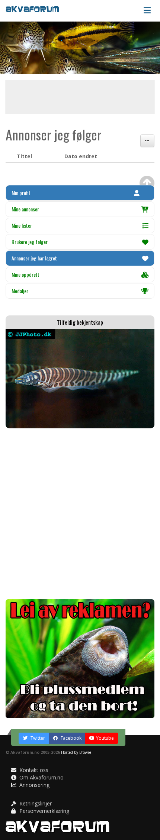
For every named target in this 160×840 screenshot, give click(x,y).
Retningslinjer (35, 803)
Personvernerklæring (43, 810)
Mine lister (22, 225)
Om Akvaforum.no (41, 777)
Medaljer (20, 291)
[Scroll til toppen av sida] (147, 183)
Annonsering (33, 784)
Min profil (21, 193)
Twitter (37, 738)
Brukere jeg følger (30, 242)
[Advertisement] (80, 514)
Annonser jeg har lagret (34, 258)
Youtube (105, 738)
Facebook (70, 738)
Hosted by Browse (76, 752)
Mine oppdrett (25, 274)
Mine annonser (25, 209)
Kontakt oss (33, 769)
